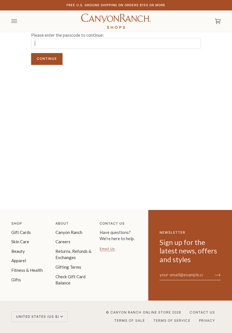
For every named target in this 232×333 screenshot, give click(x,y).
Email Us (107, 249)
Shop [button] (16, 223)
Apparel (18, 260)
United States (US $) (37, 317)
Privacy (207, 321)
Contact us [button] (112, 223)
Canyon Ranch (68, 232)
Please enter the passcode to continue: (67, 35)
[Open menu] (19, 21)
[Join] (213, 274)
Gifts (16, 279)
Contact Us (202, 312)
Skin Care (20, 241)
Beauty (18, 251)
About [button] (62, 223)
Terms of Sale (129, 321)
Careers (62, 241)
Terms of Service (171, 321)
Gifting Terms (68, 267)
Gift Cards (21, 232)
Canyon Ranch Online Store (140, 312)
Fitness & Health (27, 270)
